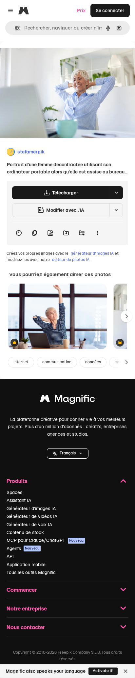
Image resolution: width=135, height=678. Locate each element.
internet (21, 362)
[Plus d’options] (97, 233)
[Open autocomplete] (15, 28)
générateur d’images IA (92, 253)
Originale (43, 56)
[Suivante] (126, 316)
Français (68, 453)
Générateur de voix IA (29, 525)
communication (56, 362)
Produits (17, 480)
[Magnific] (67, 400)
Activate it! (103, 670)
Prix (81, 10)
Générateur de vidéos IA (32, 516)
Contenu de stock (25, 532)
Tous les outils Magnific (31, 572)
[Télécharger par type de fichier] (116, 192)
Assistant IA (19, 500)
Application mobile (26, 565)
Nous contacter (26, 627)
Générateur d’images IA (31, 508)
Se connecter (110, 10)
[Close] (125, 671)
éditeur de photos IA (70, 259)
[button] (67, 453)
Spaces (14, 492)
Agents (23, 548)
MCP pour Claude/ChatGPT (45, 540)
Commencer (22, 589)
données (93, 362)
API (10, 556)
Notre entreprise (27, 608)
